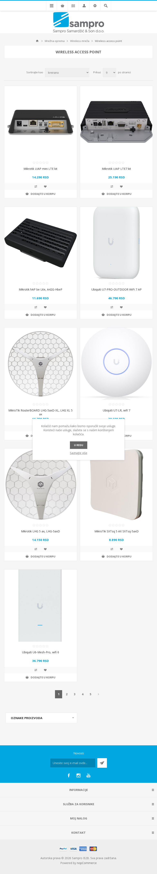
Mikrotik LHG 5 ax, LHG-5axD (40, 531)
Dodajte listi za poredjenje (36, 186)
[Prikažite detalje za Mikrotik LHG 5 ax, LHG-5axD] (40, 485)
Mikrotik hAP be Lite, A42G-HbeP (40, 289)
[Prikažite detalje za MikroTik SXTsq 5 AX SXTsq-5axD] (116, 485)
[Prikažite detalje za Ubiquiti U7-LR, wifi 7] (116, 364)
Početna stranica (37, 41)
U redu (78, 445)
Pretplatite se (102, 763)
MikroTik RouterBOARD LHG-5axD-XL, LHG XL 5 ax (40, 412)
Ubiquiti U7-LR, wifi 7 (116, 410)
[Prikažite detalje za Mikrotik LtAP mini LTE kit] (40, 122)
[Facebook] (68, 775)
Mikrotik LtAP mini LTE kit (40, 169)
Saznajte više (78, 453)
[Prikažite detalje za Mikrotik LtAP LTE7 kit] (116, 122)
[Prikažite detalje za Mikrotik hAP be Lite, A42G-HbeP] (40, 243)
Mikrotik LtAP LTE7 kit (116, 169)
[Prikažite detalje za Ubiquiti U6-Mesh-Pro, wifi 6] (40, 605)
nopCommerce (87, 863)
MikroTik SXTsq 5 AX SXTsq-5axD (116, 531)
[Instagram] (78, 775)
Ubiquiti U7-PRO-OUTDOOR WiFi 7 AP (116, 289)
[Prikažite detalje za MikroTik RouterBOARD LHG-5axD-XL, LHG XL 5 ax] (40, 364)
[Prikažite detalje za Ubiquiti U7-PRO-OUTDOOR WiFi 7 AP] (116, 243)
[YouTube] (88, 775)
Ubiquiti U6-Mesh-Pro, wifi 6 (40, 652)
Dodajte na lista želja (45, 186)
